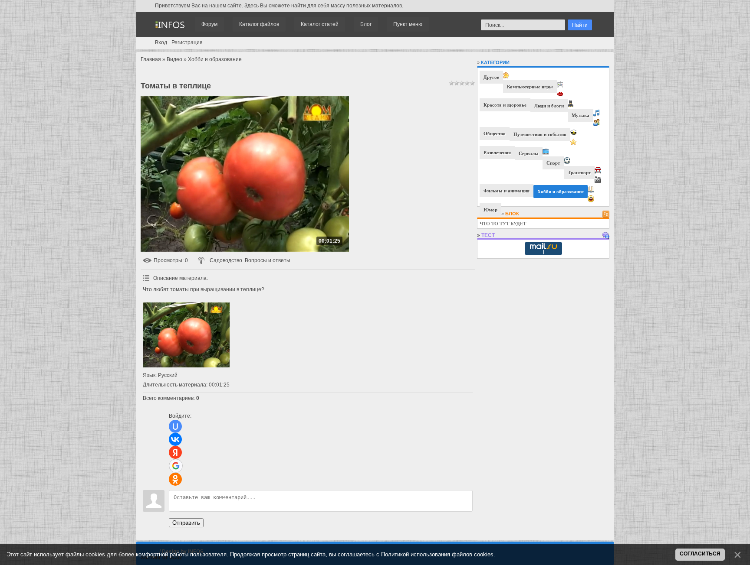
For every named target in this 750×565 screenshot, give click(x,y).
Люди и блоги (549, 105)
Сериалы (529, 153)
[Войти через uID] (175, 426)
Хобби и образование (215, 59)
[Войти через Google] (176, 466)
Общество (495, 133)
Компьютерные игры (530, 86)
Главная (151, 59)
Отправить (186, 523)
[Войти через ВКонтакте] (175, 439)
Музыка (580, 115)
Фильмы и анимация (507, 190)
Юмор (490, 209)
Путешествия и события (539, 134)
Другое (491, 77)
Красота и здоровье (505, 104)
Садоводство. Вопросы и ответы (250, 260)
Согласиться (700, 554)
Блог (366, 24)
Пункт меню (407, 24)
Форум (209, 24)
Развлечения (497, 152)
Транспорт (579, 172)
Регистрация (187, 42)
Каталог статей (320, 24)
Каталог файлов (259, 24)
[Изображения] (186, 334)
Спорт (553, 163)
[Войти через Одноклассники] (175, 479)
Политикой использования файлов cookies (437, 554)
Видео (174, 59)
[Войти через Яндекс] (175, 452)
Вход (161, 42)
